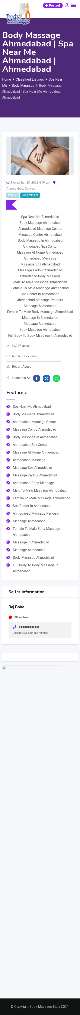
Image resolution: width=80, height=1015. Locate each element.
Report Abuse (21, 367)
